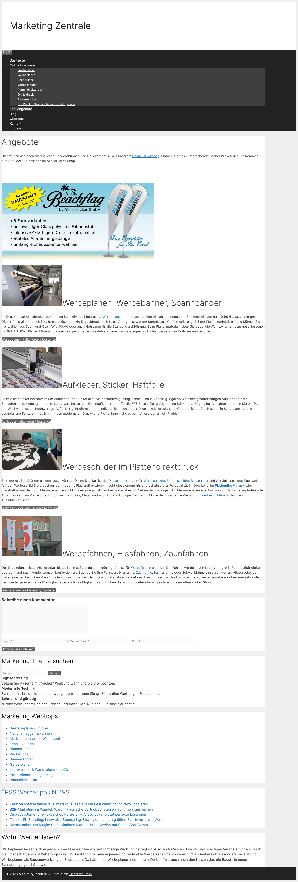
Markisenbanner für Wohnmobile (36, 739)
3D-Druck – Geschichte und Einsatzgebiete (46, 104)
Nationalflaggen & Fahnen (31, 733)
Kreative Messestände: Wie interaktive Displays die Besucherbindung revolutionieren (79, 804)
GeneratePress (80, 874)
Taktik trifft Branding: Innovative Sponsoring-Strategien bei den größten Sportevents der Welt (86, 820)
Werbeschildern (213, 495)
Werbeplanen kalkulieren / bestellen (29, 339)
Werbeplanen (26, 75)
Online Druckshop (145, 156)
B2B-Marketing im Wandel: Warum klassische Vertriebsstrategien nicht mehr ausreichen (81, 809)
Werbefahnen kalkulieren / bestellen (29, 590)
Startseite (17, 60)
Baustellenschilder (25, 780)
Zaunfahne (144, 572)
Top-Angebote (21, 109)
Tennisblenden (22, 744)
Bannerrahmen (22, 749)
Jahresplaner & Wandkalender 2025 (39, 769)
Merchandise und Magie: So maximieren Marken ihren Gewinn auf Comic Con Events (79, 825)
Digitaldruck (26, 94)
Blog (13, 114)
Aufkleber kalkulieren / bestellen (26, 421)
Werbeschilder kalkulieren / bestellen (30, 508)
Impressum (18, 128)
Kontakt (15, 123)
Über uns (17, 119)
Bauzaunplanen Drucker (29, 728)
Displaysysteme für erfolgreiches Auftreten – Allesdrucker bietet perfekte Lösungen (78, 814)
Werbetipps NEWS (44, 792)
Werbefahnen (26, 70)
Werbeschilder (27, 84)
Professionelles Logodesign (32, 775)
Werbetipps (19, 754)
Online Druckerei (22, 65)
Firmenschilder (27, 99)
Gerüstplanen (21, 764)
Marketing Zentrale (50, 25)
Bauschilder (25, 80)
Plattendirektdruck (30, 89)
